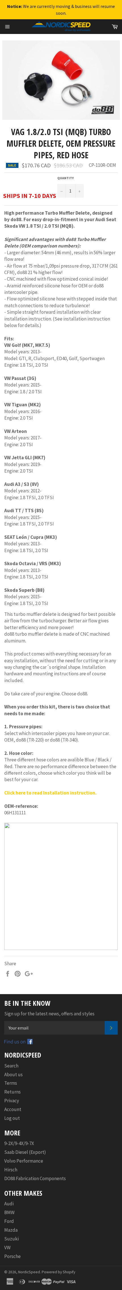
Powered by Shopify (58, 1272)
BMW (9, 1212)
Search (11, 1066)
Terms (10, 1083)
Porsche (12, 1256)
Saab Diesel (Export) (25, 1152)
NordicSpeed (29, 1272)
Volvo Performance (23, 1161)
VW (7, 1247)
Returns (12, 1092)
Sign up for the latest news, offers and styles (49, 1014)
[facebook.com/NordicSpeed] (18, 1042)
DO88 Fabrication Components (35, 1178)
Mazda (11, 1230)
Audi (9, 1204)
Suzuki (11, 1239)
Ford (9, 1221)
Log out (12, 1118)
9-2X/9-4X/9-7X (19, 1143)
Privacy (11, 1100)
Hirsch (10, 1170)
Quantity (65, 178)
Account (12, 1109)
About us (13, 1074)
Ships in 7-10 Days (29, 196)
